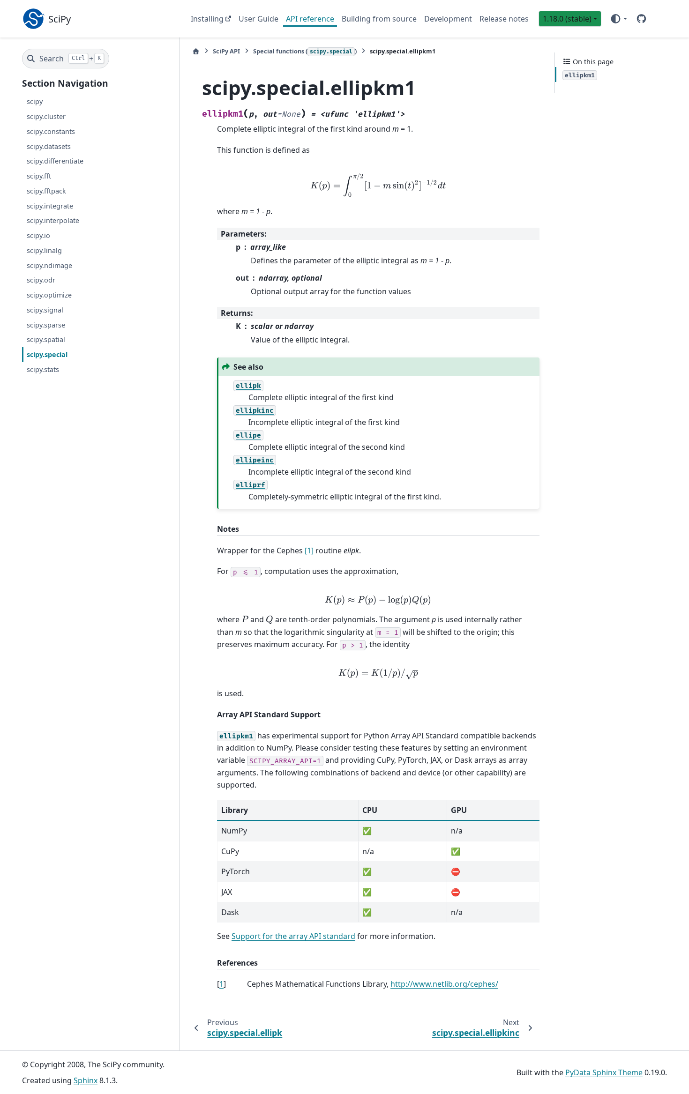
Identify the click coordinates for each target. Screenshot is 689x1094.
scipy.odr (41, 280)
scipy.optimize (49, 295)
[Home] (196, 51)
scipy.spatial (46, 339)
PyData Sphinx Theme (604, 1072)
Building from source (379, 19)
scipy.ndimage (49, 265)
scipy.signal (45, 309)
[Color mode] (618, 19)
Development (448, 19)
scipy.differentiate (55, 161)
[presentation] (378, 185)
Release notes (504, 19)
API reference (310, 19)
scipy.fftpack (46, 190)
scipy (35, 101)
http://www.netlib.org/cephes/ (444, 984)
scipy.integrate (50, 205)
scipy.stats (43, 369)
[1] (309, 550)
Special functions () (305, 51)
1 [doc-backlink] (221, 984)
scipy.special (47, 354)
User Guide (258, 19)
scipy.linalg (44, 250)
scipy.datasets (49, 146)
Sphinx (85, 1080)
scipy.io (38, 235)
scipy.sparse (46, 324)
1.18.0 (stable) (567, 19)
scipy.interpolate (53, 220)
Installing (207, 19)
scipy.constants (51, 131)
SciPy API (226, 51)
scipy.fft (39, 176)
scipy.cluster (46, 116)
